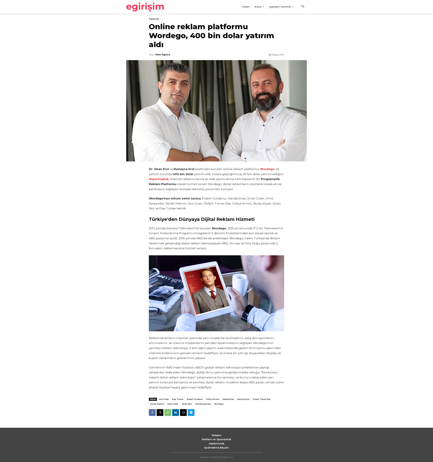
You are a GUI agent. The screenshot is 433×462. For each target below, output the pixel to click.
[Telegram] (191, 412)
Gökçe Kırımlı (212, 399)
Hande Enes (228, 399)
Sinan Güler (172, 404)
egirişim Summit (280, 6)
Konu (258, 6)
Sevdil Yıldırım (157, 404)
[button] (303, 6)
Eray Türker (178, 399)
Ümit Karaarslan (203, 404)
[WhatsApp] (167, 412)
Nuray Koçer (243, 399)
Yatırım (154, 19)
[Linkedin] (175, 412)
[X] (160, 412)
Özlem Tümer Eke (261, 399)
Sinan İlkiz (187, 404)
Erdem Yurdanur (195, 399)
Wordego (219, 404)
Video (246, 6)
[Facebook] (152, 412)
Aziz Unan (164, 399)
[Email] (183, 412)
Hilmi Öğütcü (162, 54)
